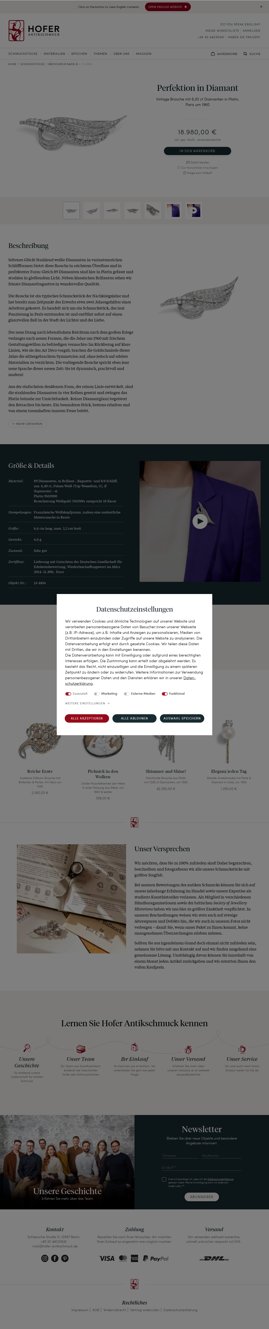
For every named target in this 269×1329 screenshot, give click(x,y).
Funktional (177, 694)
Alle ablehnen (134, 718)
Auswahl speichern (182, 718)
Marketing (109, 694)
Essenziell (80, 694)
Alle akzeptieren (87, 718)
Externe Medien (143, 694)
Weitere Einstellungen (85, 703)
